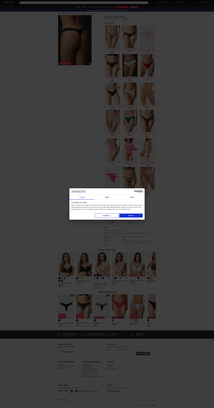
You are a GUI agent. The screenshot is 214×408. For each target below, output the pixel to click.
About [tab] (132, 197)
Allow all (130, 215)
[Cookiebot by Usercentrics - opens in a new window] (135, 191)
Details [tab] (107, 197)
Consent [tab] (81, 197)
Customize (106, 215)
